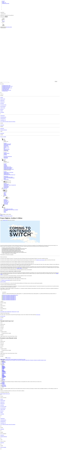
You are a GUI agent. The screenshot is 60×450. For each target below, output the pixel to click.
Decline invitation (2, 393)
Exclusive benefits (6, 186)
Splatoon (1, 110)
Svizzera (3, 375)
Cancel (1, 383)
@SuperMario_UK (3, 120)
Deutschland (4, 362)
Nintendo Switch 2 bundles (7, 168)
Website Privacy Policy (22, 359)
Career (5, 211)
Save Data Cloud (2, 316)
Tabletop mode (14, 311)
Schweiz (3, 382)
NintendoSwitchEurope (3, 436)
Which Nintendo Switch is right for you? (9, 174)
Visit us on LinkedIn (3, 136)
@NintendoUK (2, 115)
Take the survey (7, 393)
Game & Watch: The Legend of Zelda (9, 177)
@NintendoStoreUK (3, 117)
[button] (31, 159)
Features (5, 164)
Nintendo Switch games (7, 144)
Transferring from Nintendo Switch (9, 169)
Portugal (3, 373)
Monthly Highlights (6, 153)
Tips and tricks (6, 203)
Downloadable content (3, 311)
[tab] (30, 357)
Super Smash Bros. (3, 106)
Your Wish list (6, 157)
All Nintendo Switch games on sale (7, 87)
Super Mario (2, 103)
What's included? (6, 184)
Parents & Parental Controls (4, 359)
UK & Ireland (4, 385)
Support (9, 359)
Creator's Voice (6, 202)
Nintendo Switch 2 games (7, 166)
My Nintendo (6, 210)
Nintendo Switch (6, 173)
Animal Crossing (2, 107)
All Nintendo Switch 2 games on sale (7, 86)
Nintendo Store (2, 403)
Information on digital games (8, 156)
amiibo (5, 178)
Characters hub (6, 150)
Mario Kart (1, 109)
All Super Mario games (5, 89)
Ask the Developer (6, 201)
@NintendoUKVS (3, 118)
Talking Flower (6, 176)
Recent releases (6, 145)
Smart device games (6, 149)
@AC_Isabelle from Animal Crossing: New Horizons (7, 121)
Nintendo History (6, 179)
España (3, 363)
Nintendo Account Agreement (6, 280)
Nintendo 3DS (2, 100)
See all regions (4, 386)
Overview (5, 152)
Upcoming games (6, 146)
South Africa (4, 372)
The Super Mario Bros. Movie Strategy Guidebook (11, 209)
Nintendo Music (6, 187)
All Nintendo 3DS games (5, 88)
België (3, 360)
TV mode (17, 311)
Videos (5, 194)
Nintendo (1, 97)
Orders (3, 1)
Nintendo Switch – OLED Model (8, 172)
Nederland (3, 379)
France (3, 377)
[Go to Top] (30, 213)
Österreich (3, 380)
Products (5, 193)
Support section (19, 268)
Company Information (14, 359)
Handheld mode (9, 311)
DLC (4, 148)
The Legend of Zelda (3, 104)
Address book (4, 2)
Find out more (38, 314)
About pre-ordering (3, 281)
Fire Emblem (2, 112)
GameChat (5, 165)
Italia (2, 365)
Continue (3, 383)
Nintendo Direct (6, 200)
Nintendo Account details (5, 3)
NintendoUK (2, 128)
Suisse (3, 374)
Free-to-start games (6, 147)
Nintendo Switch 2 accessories (8, 167)
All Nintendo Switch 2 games (6, 85)
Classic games (6, 185)
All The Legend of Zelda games (6, 90)
